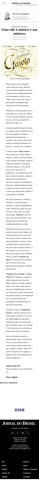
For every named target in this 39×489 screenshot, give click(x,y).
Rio (3, 462)
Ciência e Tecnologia (30, 469)
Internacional (6, 484)
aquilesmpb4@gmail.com (20, 19)
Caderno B (26, 473)
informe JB (6, 473)
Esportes (26, 462)
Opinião (4, 477)
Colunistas (26, 477)
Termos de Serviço (20, 439)
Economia (26, 480)
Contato (5, 488)
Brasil (4, 465)
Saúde (25, 465)
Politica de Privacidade (20, 438)
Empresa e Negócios (30, 484)
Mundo (4, 469)
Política (4, 480)
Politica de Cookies (20, 441)
